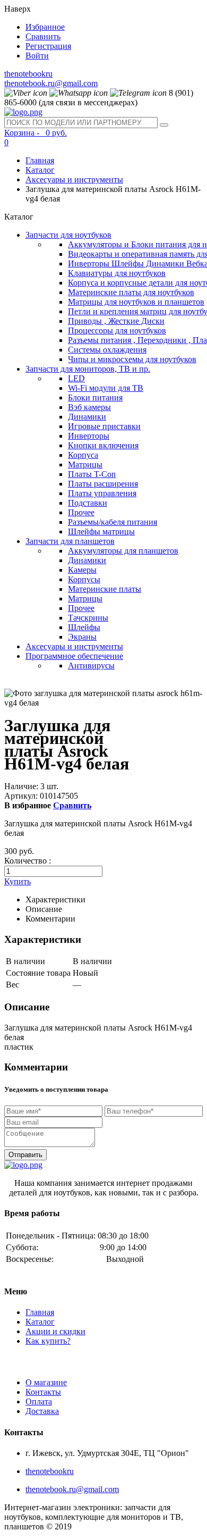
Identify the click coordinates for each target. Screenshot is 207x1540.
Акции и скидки (55, 1331)
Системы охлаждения (107, 349)
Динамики (87, 416)
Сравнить (43, 36)
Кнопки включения (103, 445)
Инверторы (88, 435)
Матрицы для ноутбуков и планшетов (136, 301)
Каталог (40, 169)
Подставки (87, 502)
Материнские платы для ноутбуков (131, 292)
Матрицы (85, 464)
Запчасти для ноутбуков (68, 234)
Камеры (82, 569)
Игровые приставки (104, 426)
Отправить (25, 1155)
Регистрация (48, 46)
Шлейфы (84, 627)
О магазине (46, 1382)
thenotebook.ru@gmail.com (51, 83)
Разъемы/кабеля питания (112, 521)
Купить (17, 881)
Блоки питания (95, 397)
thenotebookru (28, 73)
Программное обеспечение (74, 655)
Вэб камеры (89, 407)
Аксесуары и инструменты (74, 179)
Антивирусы (91, 665)
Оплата (38, 1401)
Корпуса (83, 454)
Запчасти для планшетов (70, 541)
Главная (39, 160)
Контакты (43, 1391)
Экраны (82, 636)
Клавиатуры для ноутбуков (117, 273)
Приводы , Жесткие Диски (116, 320)
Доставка (42, 1411)
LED (76, 378)
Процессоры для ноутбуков (117, 330)
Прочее (81, 512)
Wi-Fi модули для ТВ (105, 387)
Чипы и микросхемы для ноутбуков (132, 359)
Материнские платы (104, 588)
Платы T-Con (92, 474)
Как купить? (48, 1340)
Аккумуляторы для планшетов (123, 550)
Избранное (45, 26)
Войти (37, 55)
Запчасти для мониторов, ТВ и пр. (87, 368)
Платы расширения (103, 483)
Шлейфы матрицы (101, 531)
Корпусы (84, 579)
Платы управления (102, 493)
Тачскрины (88, 617)
